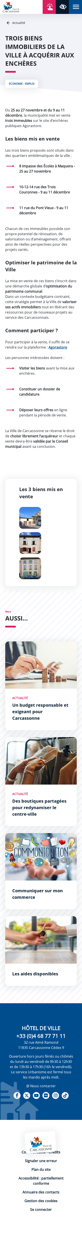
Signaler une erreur (41, 1160)
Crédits (54, 1152)
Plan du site (41, 1169)
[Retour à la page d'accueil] (11, 6)
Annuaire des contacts (41, 1192)
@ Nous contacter (41, 1086)
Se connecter (41, 1209)
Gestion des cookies (41, 1200)
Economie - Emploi (21, 84)
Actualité (18, 23)
